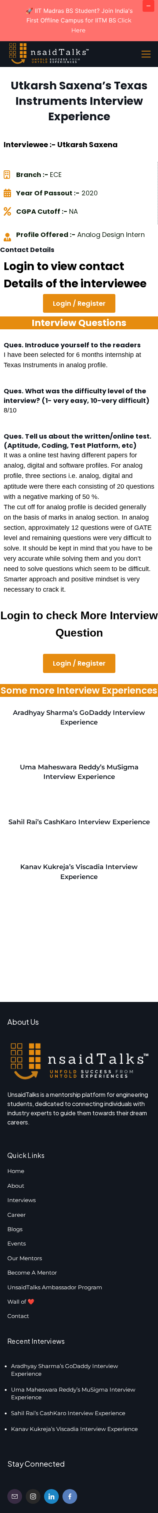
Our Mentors (24, 1258)
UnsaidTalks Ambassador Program (54, 1287)
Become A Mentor (32, 1272)
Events (16, 1243)
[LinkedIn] (51, 1496)
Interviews (21, 1200)
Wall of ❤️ (21, 1301)
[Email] (14, 1496)
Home (15, 1170)
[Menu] (146, 54)
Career (16, 1214)
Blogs (14, 1229)
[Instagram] (33, 1496)
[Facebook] (69, 1496)
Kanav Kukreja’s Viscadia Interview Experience (74, 1428)
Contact (18, 1315)
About (15, 1185)
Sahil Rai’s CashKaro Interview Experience (79, 822)
